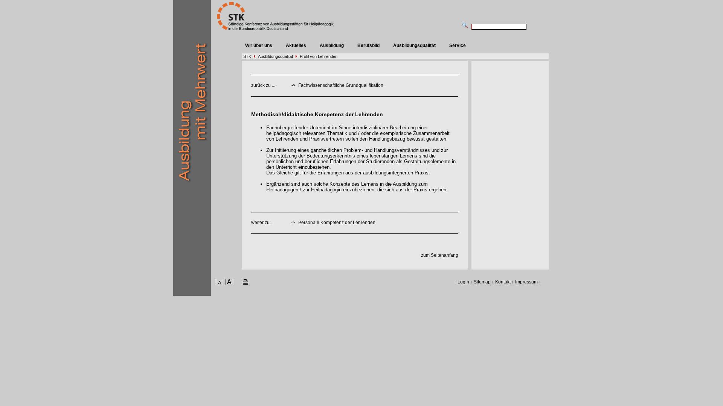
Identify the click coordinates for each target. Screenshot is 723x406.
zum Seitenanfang (439, 255)
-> (293, 222)
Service (457, 45)
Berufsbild (368, 45)
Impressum (526, 282)
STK (247, 56)
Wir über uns (258, 45)
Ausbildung (332, 45)
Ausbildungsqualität (414, 45)
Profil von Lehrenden (318, 56)
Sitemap (482, 282)
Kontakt (503, 282)
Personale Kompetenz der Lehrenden (336, 222)
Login (463, 282)
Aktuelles (296, 45)
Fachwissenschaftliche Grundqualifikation (340, 85)
